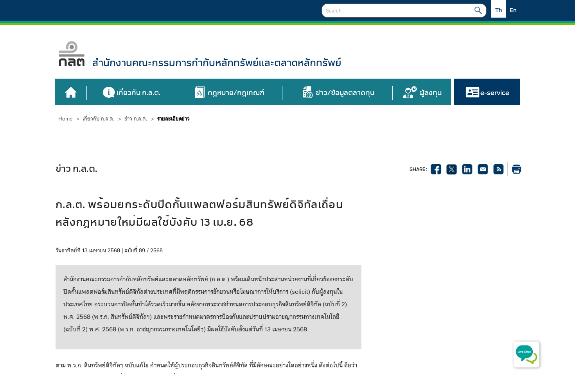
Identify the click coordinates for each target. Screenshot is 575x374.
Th (498, 10)
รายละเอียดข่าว (173, 118)
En (513, 10)
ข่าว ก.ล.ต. (135, 118)
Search (478, 10)
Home (65, 118)
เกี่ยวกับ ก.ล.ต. (98, 118)
